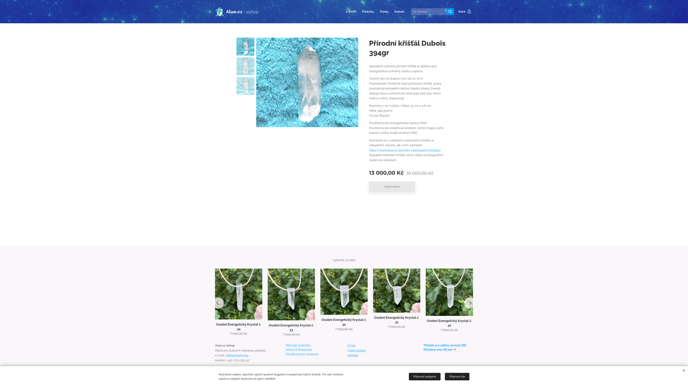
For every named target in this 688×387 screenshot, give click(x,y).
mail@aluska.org (236, 355)
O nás (351, 345)
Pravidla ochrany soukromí (302, 354)
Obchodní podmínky (298, 345)
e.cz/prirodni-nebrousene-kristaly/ (416, 150)
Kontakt (353, 355)
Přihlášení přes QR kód (438, 349)
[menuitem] (352, 11)
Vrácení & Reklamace (299, 349)
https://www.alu (380, 150)
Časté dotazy (357, 350)
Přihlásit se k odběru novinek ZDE (445, 345)
